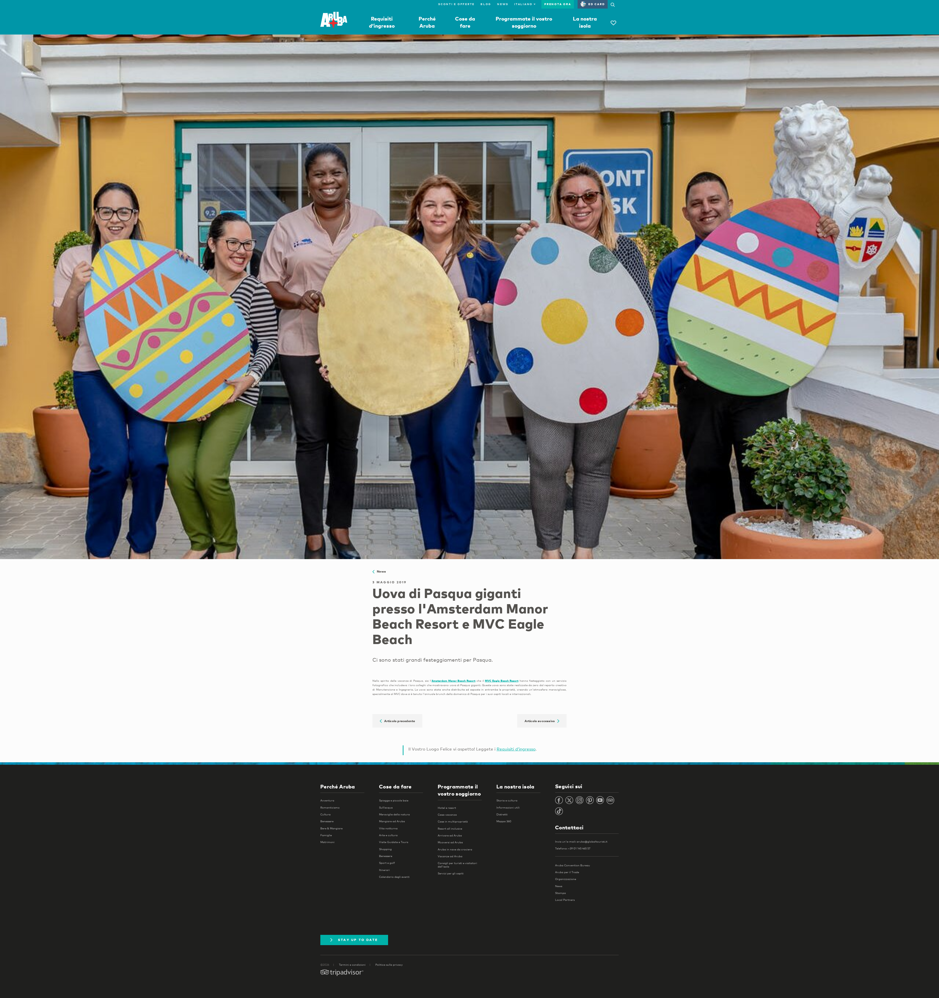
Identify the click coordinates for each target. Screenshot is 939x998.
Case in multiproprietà (453, 821)
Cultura (325, 814)
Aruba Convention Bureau (572, 865)
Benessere (327, 821)
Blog (486, 4)
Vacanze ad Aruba (450, 856)
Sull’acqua (386, 807)
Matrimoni (327, 842)
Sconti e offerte (456, 4)
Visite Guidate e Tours (393, 842)
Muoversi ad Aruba (450, 842)
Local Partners (565, 900)
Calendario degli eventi (394, 877)
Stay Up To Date (358, 940)
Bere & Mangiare (331, 828)
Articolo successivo (541, 721)
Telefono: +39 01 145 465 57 (572, 848)
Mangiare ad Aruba (392, 821)
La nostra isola (515, 786)
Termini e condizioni (352, 964)
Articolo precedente (398, 721)
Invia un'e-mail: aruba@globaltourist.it (581, 841)
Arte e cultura (388, 835)
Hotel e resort (447, 808)
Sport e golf (387, 863)
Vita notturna (388, 828)
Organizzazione (565, 879)
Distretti (502, 814)
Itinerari (384, 870)
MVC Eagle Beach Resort (501, 680)
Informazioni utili (508, 807)
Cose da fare (395, 786)
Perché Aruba (337, 786)
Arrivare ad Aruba (450, 835)
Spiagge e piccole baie (393, 800)
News (502, 4)
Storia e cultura (506, 800)
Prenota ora (557, 4)
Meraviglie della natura (394, 814)
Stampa (560, 893)
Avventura (327, 800)
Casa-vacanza (447, 814)
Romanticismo (330, 807)
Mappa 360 (503, 821)
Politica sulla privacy (389, 964)
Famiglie (326, 835)
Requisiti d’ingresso (516, 748)
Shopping (385, 849)
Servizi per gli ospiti (451, 873)
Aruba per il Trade (567, 872)
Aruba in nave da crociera (455, 849)
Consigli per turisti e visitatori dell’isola (457, 864)
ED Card (596, 4)
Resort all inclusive (450, 828)
